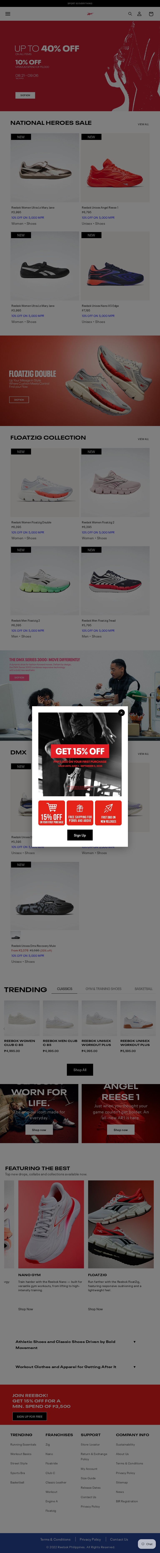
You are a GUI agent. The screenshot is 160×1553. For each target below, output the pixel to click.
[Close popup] (121, 712)
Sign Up (80, 835)
